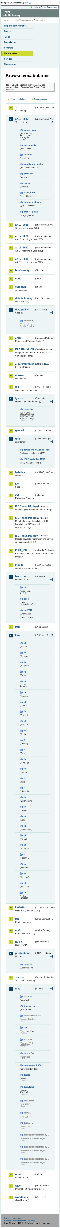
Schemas (8, 48)
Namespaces (10, 64)
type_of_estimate (29, 202)
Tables (7, 37)
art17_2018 (21, 259)
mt (25, 816)
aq (16, 107)
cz (25, 681)
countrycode (29, 130)
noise (18, 941)
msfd (18, 930)
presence (28, 173)
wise (18, 1185)
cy (25, 671)
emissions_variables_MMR (29, 450)
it (24, 778)
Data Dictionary (27, 20)
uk (25, 892)
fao (17, 386)
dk (25, 702)
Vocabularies (10, 53)
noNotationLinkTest (29, 1065)
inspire (19, 565)
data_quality (29, 145)
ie (25, 769)
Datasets (8, 31)
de (25, 692)
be (25, 652)
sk (25, 883)
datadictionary (24, 298)
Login (36, 7)
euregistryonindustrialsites (25, 364)
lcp (17, 919)
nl (25, 826)
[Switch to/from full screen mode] (41, 7)
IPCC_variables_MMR (29, 459)
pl (25, 835)
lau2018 (20, 907)
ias (17, 483)
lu (25, 797)
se (25, 864)
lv (25, 807)
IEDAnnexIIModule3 (25, 518)
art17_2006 (21, 236)
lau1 (17, 627)
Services (8, 59)
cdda (18, 278)
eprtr (18, 338)
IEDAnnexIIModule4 (25, 535)
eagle (26, 599)
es (25, 730)
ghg (17, 438)
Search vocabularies (18, 99)
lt (24, 787)
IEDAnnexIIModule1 (25, 506)
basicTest (28, 996)
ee (25, 711)
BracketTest (29, 1006)
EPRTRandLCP (24, 349)
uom (18, 1174)
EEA (17, 2)
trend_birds (29, 192)
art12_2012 (21, 119)
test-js (27, 1075)
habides (20, 472)
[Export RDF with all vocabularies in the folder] (51, 122)
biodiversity (22, 270)
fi (24, 740)
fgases (19, 398)
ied (17, 495)
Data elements (11, 42)
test (17, 988)
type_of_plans (29, 212)
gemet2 (19, 430)
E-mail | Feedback (12, 1218)
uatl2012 (28, 610)
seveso (19, 977)
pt (25, 845)
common (20, 286)
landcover (21, 576)
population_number (29, 164)
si (25, 873)
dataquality (22, 309)
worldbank (21, 1197)
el (25, 721)
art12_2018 (21, 224)
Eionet (16, 20)
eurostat (20, 375)
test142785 (29, 1087)
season (27, 183)
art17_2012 (21, 247)
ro (25, 854)
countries (28, 409)
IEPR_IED (21, 550)
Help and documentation (15, 26)
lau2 (17, 635)
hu (25, 759)
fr (24, 749)
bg (25, 662)
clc (25, 587)
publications (22, 953)
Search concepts (41, 99)
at (25, 643)
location (28, 154)
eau (26, 1027)
